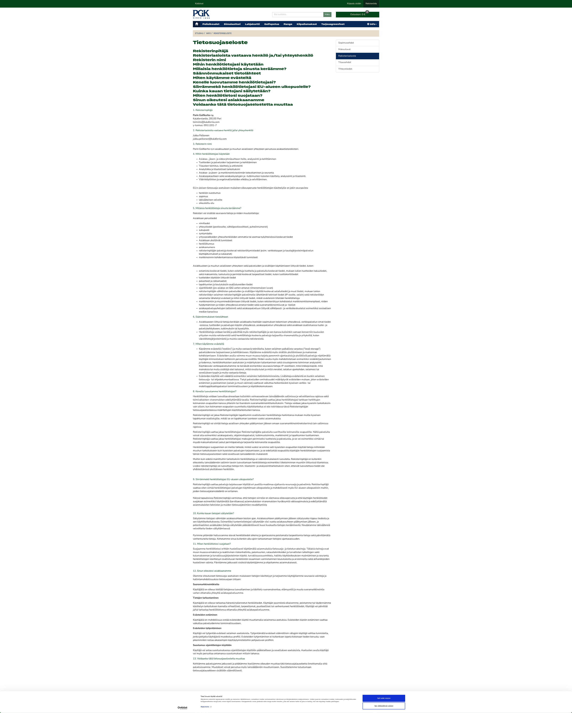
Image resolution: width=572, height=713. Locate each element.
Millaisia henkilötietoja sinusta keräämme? (239, 69)
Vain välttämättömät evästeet (383, 706)
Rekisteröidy (371, 4)
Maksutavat (344, 49)
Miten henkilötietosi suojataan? (227, 95)
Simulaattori (232, 24)
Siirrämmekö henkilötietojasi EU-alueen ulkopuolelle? (252, 87)
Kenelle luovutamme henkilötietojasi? (234, 82)
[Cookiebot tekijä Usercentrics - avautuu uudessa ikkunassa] (183, 708)
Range (288, 24)
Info (372, 24)
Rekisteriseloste (223, 33)
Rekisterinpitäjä (210, 51)
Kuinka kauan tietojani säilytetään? (232, 91)
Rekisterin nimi (209, 60)
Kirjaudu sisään (354, 4)
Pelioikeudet (210, 24)
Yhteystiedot (345, 69)
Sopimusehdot (346, 43)
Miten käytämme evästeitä (222, 78)
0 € (359, 14)
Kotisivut (199, 4)
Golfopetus (271, 24)
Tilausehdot (344, 62)
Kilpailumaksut (307, 24)
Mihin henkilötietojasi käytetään (228, 64)
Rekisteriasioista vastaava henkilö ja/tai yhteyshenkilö (253, 55)
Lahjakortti (252, 24)
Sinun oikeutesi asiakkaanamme (228, 100)
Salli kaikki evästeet (383, 698)
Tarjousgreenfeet (333, 24)
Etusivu (199, 33)
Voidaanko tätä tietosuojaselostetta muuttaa (243, 104)
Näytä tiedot (205, 706)
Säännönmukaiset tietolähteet (227, 73)
